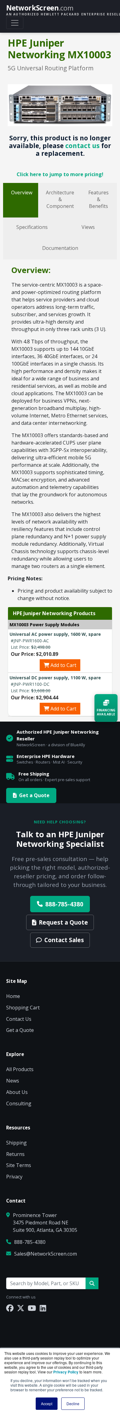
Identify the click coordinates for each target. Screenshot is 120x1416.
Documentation (60, 248)
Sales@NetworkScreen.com (45, 1253)
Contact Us (18, 1019)
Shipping (16, 1142)
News (12, 1080)
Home (13, 996)
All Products (20, 1069)
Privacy (14, 1176)
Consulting (18, 1103)
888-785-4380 (64, 904)
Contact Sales (64, 940)
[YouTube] (32, 1308)
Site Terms (18, 1165)
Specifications (32, 227)
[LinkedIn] (43, 1308)
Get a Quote (34, 795)
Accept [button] (46, 1403)
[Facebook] (10, 1308)
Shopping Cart (23, 1007)
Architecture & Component (60, 199)
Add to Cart (62, 665)
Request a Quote (63, 922)
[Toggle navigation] (14, 23)
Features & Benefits (98, 199)
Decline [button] (72, 1403)
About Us (17, 1092)
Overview (21, 192)
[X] (20, 1308)
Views (88, 227)
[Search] (92, 1283)
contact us (82, 145)
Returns (15, 1154)
